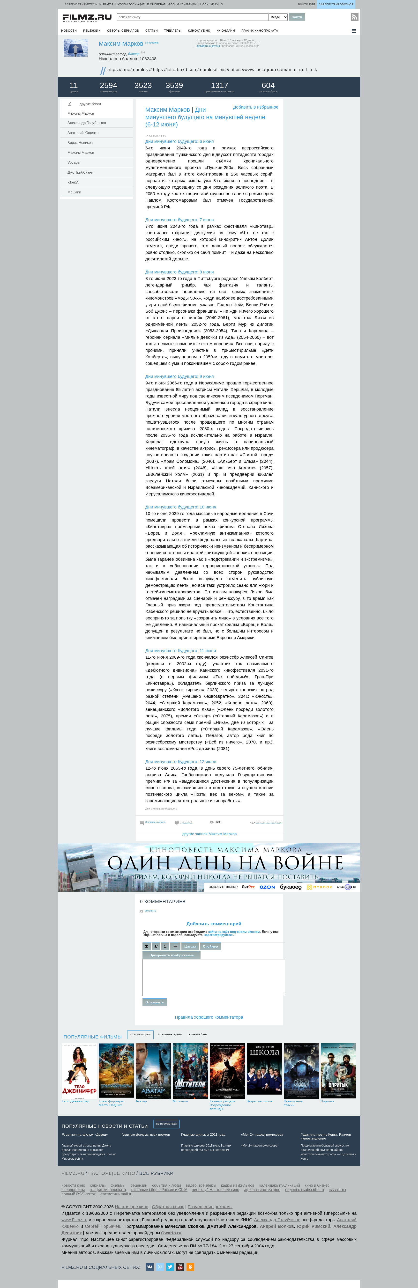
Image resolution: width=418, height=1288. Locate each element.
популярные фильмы (93, 1036)
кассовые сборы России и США (159, 1190)
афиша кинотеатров (262, 1190)
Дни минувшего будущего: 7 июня (179, 219)
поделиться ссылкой (268, 822)
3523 (143, 85)
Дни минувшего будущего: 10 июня (180, 507)
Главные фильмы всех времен (145, 1134)
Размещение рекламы (210, 1206)
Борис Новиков (80, 143)
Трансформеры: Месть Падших (112, 1103)
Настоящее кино (131, 1206)
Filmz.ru (72, 1173)
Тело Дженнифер (75, 1101)
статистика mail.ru (116, 1194)
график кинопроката (259, 30)
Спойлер (210, 946)
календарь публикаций (279, 1185)
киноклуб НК (199, 30)
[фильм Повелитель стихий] (301, 1071)
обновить (150, 910)
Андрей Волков (277, 1226)
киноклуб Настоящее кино (215, 1190)
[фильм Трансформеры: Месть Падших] (116, 1071)
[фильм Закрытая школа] (264, 1071)
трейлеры (173, 30)
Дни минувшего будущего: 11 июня (180, 650)
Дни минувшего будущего (161, 808)
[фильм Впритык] (338, 1071)
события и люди (166, 1185)
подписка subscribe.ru (304, 1190)
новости (69, 30)
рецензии (92, 30)
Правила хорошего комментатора (209, 1017)
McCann (74, 192)
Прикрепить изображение (171, 955)
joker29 (73, 182)
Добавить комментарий (214, 923)
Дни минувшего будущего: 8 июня (179, 272)
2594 (108, 85)
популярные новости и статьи (105, 1126)
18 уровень (152, 42)
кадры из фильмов (237, 1185)
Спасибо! (186, 822)
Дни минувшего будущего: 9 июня (179, 376)
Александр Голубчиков (86, 123)
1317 (219, 85)
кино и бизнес (317, 1185)
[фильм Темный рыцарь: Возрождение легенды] (227, 1071)
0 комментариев (155, 822)
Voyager (74, 162)
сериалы (98, 1185)
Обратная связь (168, 1206)
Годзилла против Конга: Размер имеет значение (326, 1136)
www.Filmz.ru (74, 1219)
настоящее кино (111, 1173)
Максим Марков (121, 43)
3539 (174, 85)
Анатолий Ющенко (82, 133)
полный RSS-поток (78, 1194)
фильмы (118, 1185)
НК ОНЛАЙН (225, 30)
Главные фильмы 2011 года (203, 1134)
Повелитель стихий (293, 1103)
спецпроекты (73, 1190)
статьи (151, 30)
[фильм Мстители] (190, 1071)
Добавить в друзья (208, 45)
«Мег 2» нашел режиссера (262, 1134)
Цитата (190, 946)
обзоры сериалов (123, 30)
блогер (136, 54)
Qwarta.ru (171, 1232)
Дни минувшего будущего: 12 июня (180, 761)
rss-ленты (337, 1190)
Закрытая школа (260, 1101)
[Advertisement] (321, 171)
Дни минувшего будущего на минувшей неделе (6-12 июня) (205, 117)
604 (268, 85)
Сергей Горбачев (102, 1226)
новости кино (73, 1185)
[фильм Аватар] (153, 1071)
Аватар (141, 1101)
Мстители (180, 1101)
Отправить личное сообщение (240, 45)
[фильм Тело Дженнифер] (79, 1071)
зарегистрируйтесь (219, 935)
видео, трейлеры (201, 1185)
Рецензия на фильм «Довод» (85, 1134)
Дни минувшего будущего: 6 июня (179, 141)
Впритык (327, 1101)
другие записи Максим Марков (209, 834)
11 (74, 85)
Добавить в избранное (255, 107)
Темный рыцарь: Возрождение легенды (223, 1105)
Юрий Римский (313, 1226)
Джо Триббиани (80, 172)
